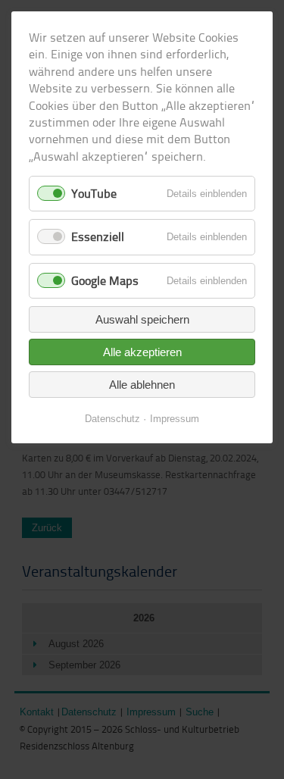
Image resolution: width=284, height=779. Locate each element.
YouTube (94, 193)
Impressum (174, 418)
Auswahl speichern (142, 319)
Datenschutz (112, 418)
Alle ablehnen (142, 384)
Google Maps (105, 280)
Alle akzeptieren (142, 352)
